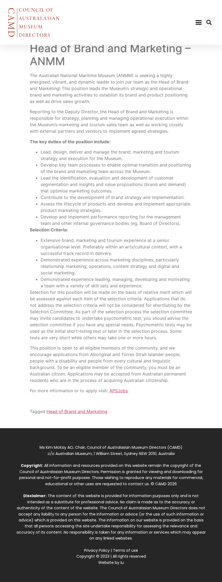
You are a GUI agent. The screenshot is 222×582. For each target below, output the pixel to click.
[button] (199, 22)
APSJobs (118, 390)
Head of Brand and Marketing (77, 411)
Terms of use (125, 550)
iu (122, 562)
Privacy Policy (97, 550)
